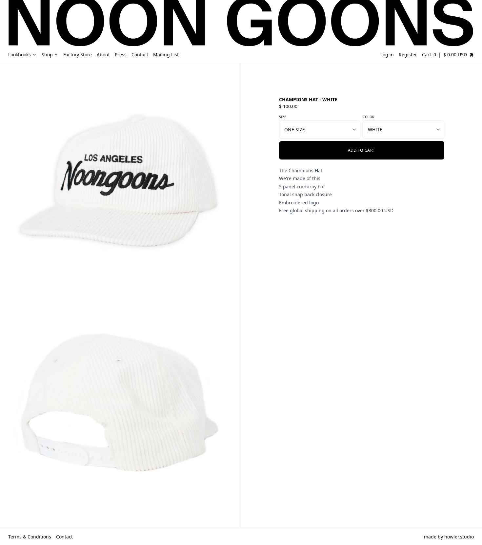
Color (368, 117)
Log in (387, 54)
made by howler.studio (449, 537)
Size (282, 117)
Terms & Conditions (29, 537)
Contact (64, 537)
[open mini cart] (471, 54)
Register (408, 54)
